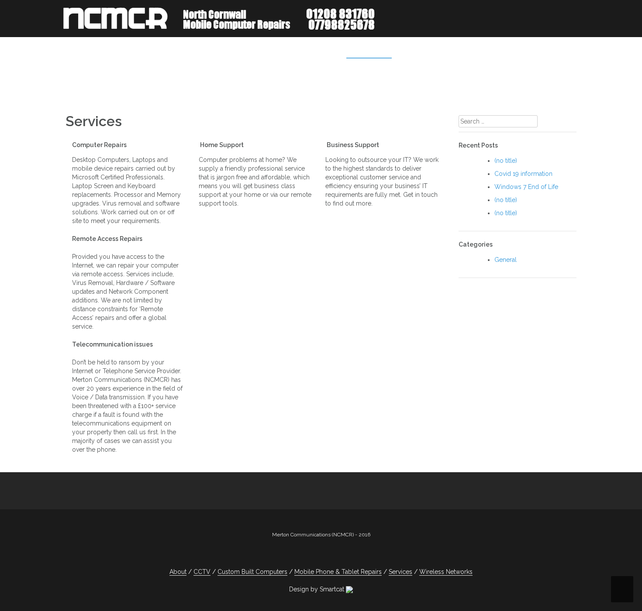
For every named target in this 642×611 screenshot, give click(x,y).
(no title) (505, 160)
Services (362, 50)
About (324, 50)
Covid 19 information (523, 173)
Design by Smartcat (317, 589)
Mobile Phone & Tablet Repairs (461, 50)
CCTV (541, 50)
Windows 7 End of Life (526, 186)
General (505, 259)
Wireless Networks (446, 571)
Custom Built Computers (252, 571)
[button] (565, 52)
